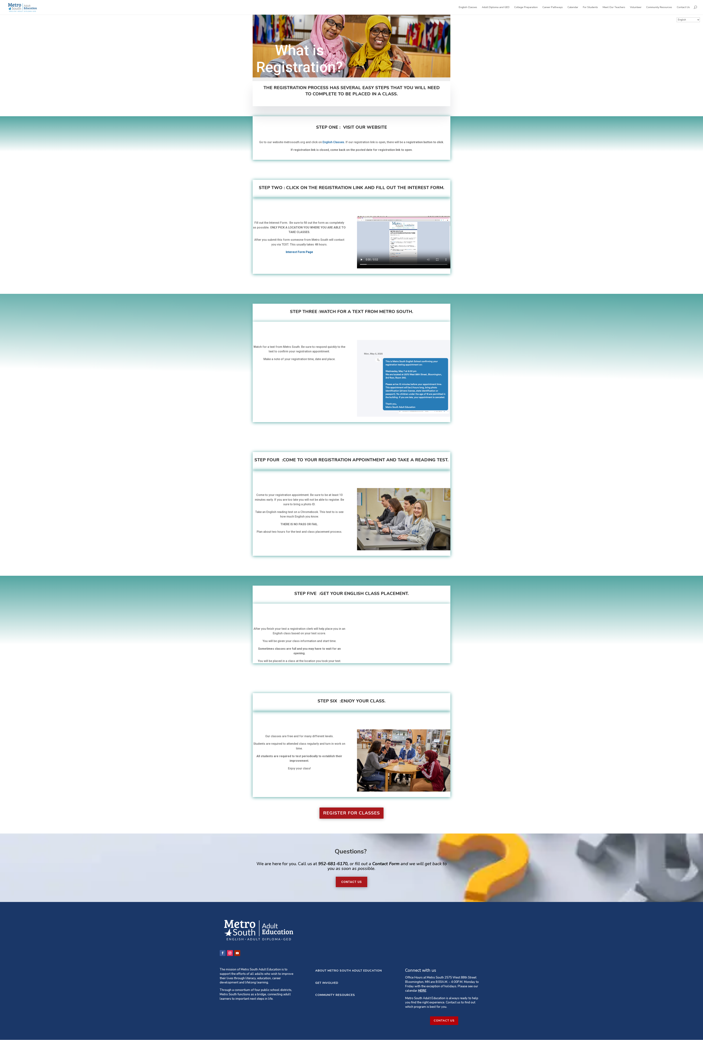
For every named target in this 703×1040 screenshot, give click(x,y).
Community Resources (659, 7)
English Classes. (334, 142)
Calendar (573, 7)
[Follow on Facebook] (223, 953)
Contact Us (683, 7)
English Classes (468, 7)
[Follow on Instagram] (230, 953)
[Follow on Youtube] (237, 953)
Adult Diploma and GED (495, 7)
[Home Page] (22, 7)
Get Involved (326, 983)
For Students (590, 7)
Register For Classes (351, 813)
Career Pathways (552, 7)
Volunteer (635, 7)
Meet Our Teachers (614, 7)
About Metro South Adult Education (348, 971)
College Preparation (526, 7)
